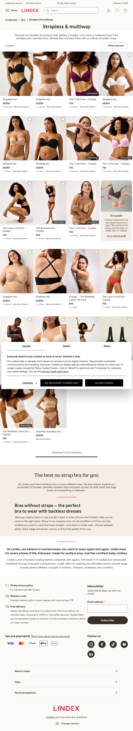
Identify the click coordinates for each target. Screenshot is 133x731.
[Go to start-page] (30, 10)
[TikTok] (113, 644)
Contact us (52, 717)
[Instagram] (91, 644)
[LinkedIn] (91, 654)
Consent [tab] (26, 346)
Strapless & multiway (41, 19)
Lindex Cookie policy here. (55, 371)
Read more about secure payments (50, 636)
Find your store (33, 3)
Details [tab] (66, 346)
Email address (96, 601)
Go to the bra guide (116, 235)
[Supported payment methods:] (45, 644)
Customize (27, 382)
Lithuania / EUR (120, 3)
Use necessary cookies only (61, 382)
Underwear (11, 19)
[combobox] (71, 10)
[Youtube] (124, 644)
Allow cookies (104, 382)
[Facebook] (102, 644)
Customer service (13, 3)
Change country (70, 723)
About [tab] (106, 346)
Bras (23, 19)
